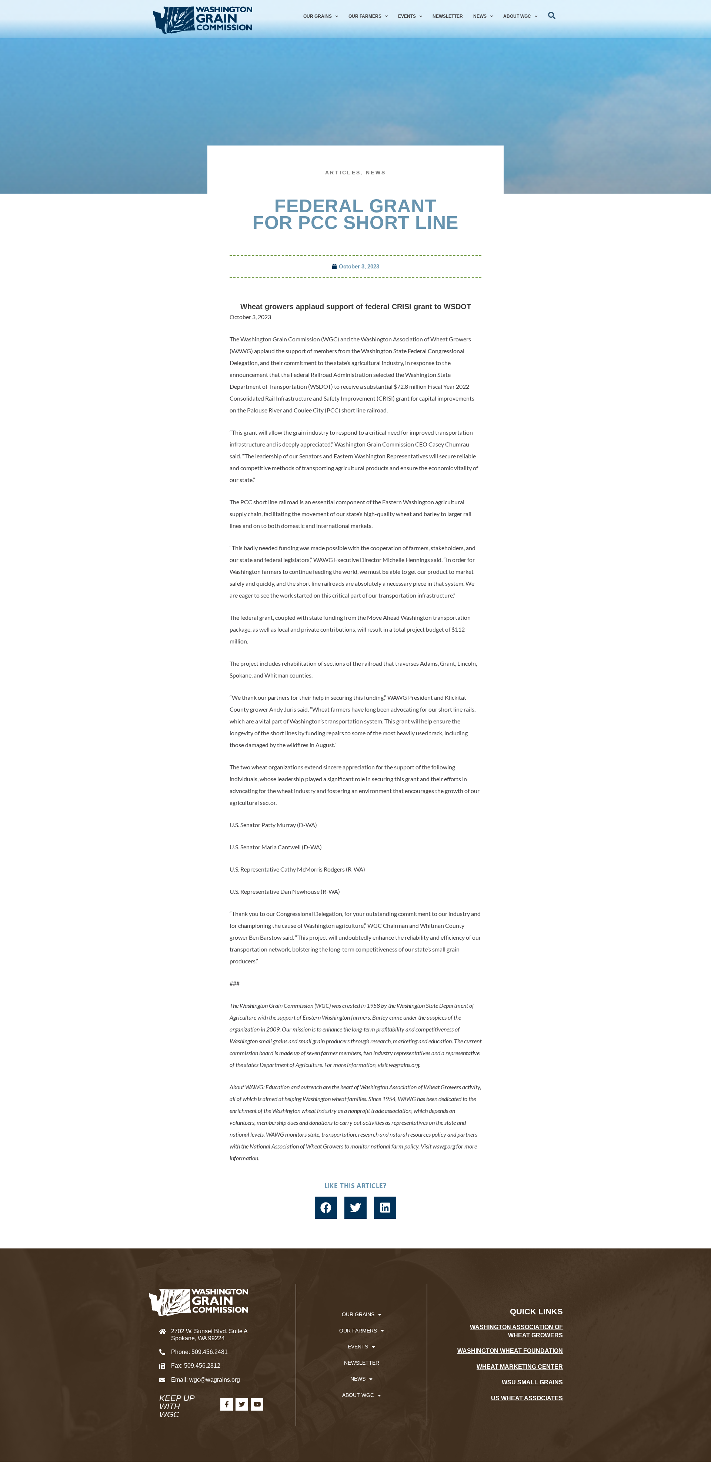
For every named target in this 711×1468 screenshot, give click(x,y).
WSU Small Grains (532, 1382)
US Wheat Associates (527, 1398)
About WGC (517, 16)
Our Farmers (364, 16)
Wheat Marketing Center (520, 1367)
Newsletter (448, 16)
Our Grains (317, 16)
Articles (343, 172)
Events (407, 16)
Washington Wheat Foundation (510, 1351)
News (480, 16)
